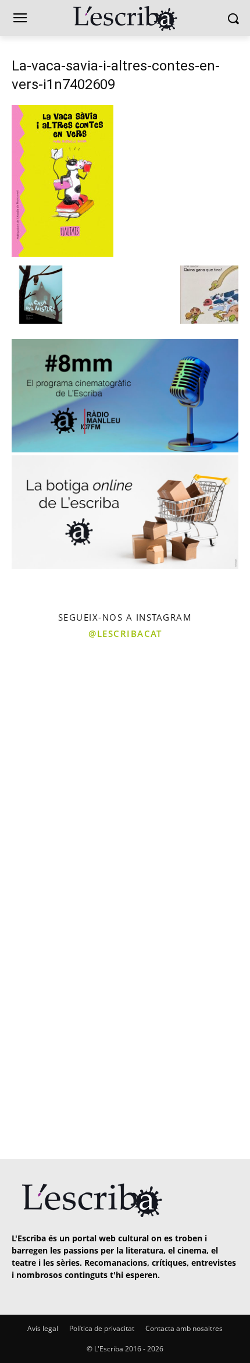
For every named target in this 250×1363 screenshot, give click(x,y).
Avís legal (42, 1328)
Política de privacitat (101, 1328)
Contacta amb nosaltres (184, 1328)
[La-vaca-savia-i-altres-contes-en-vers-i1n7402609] (62, 254)
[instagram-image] (61, 708)
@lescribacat (125, 633)
